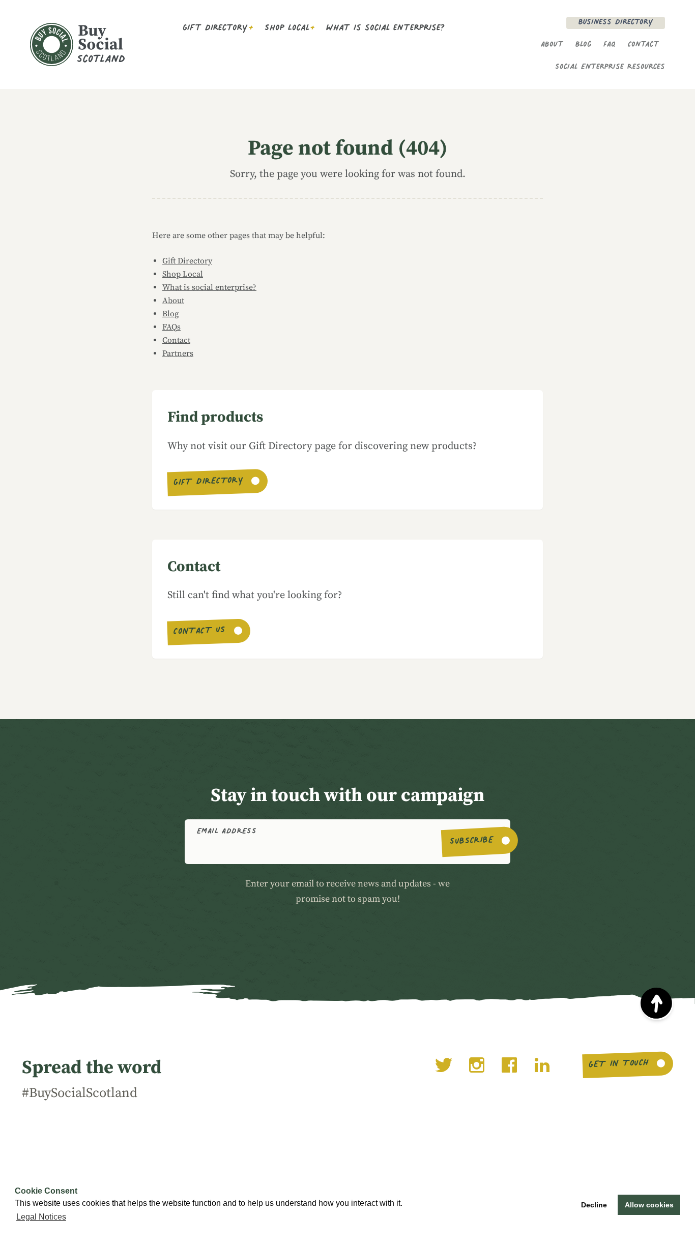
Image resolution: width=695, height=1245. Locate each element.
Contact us (199, 632)
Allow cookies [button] (649, 1205)
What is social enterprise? (385, 29)
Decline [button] (594, 1205)
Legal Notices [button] (41, 1216)
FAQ (609, 45)
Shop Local (287, 29)
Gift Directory (215, 29)
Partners (177, 353)
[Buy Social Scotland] (93, 44)
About (552, 45)
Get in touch (618, 1065)
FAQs (171, 327)
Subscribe (472, 841)
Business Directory (615, 23)
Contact (643, 45)
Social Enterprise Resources (610, 68)
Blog (583, 45)
